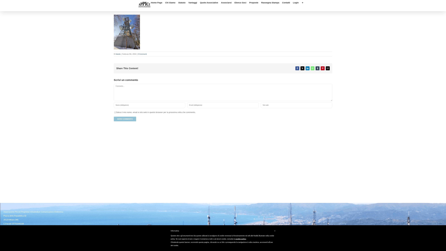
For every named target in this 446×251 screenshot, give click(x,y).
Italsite (118, 54)
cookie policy (240, 239)
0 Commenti (142, 54)
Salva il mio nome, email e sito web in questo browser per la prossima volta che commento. (156, 112)
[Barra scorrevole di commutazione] (303, 2)
